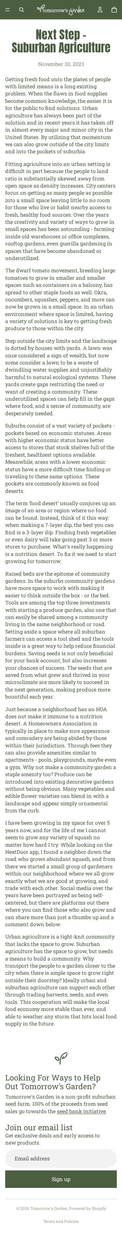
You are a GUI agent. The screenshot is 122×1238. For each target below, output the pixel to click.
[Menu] (7, 9)
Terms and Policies (61, 1221)
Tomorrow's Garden (48, 1208)
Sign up (61, 1179)
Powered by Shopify (87, 1208)
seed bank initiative (81, 1111)
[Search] (21, 10)
